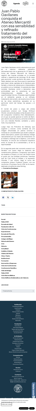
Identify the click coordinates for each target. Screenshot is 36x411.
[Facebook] (3, 198)
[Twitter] (8, 198)
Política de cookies (6, 404)
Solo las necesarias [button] (24, 408)
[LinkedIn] (13, 198)
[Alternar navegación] (33, 3)
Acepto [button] (31, 408)
